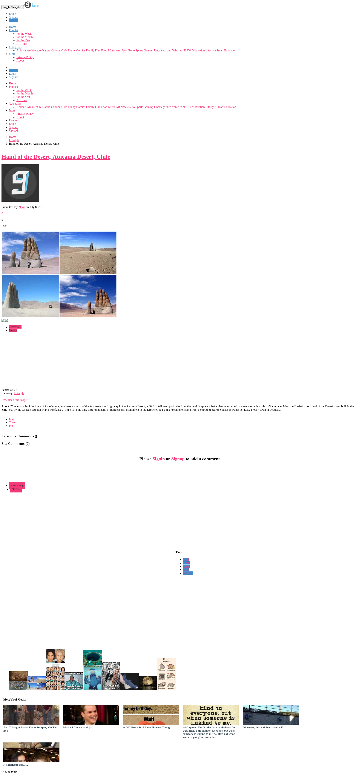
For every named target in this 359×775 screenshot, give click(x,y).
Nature (46, 50)
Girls (64, 50)
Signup (178, 458)
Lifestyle (210, 50)
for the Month (24, 37)
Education (230, 50)
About (20, 60)
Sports (139, 50)
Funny (72, 50)
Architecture (34, 50)
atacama (188, 573)
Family (90, 50)
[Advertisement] (32, 361)
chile (186, 569)
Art (118, 50)
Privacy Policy (25, 57)
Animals (21, 50)
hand (186, 559)
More (12, 53)
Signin (159, 458)
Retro (131, 50)
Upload (13, 20)
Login (12, 13)
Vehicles (177, 50)
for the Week (24, 33)
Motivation (198, 50)
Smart (220, 50)
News (124, 50)
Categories (15, 103)
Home (12, 83)
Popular (13, 86)
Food (104, 50)
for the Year (23, 40)
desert (186, 563)
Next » (13, 330)
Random (14, 120)
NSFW (187, 50)
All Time (21, 43)
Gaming (148, 50)
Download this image (14, 400)
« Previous (15, 327)
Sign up (13, 17)
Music (111, 50)
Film (97, 50)
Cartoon (56, 50)
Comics (80, 50)
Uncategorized (162, 50)
